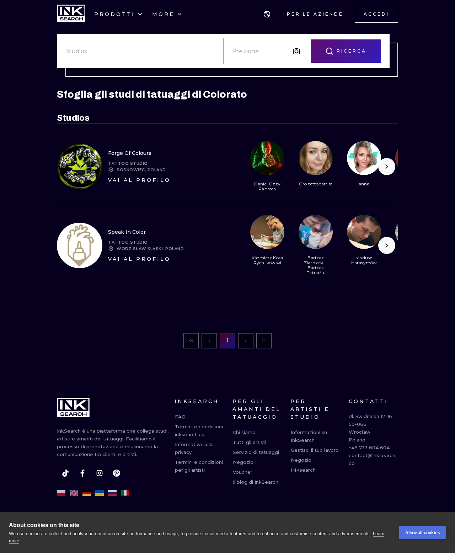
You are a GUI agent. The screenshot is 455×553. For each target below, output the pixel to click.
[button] (266, 14)
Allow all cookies (422, 532)
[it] (125, 493)
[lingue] (266, 14)
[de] (86, 493)
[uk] (99, 493)
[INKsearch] (71, 14)
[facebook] (82, 473)
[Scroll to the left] (255, 166)
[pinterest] (116, 473)
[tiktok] (65, 473)
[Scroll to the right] (386, 166)
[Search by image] (296, 51)
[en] (74, 493)
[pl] (61, 493)
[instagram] (99, 473)
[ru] (112, 493)
